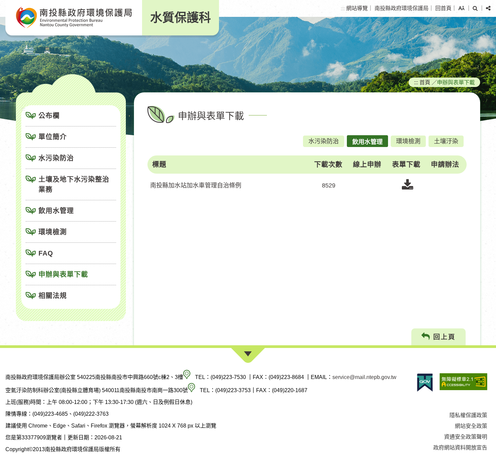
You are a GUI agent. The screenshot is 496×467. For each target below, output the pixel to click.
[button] (461, 8)
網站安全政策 (471, 426)
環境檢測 (52, 232)
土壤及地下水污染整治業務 (73, 184)
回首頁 (443, 8)
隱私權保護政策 (468, 415)
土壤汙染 (446, 141)
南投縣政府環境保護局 (402, 8)
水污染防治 (56, 158)
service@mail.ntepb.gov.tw (364, 377)
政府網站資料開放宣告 (460, 447)
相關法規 (52, 295)
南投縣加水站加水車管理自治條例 (195, 185)
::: (343, 8)
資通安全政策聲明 (465, 437)
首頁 (424, 82)
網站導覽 (357, 8)
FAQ (45, 253)
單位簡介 (52, 137)
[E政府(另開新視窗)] (424, 382)
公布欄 (49, 115)
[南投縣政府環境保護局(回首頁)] (73, 17)
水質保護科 (180, 18)
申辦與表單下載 (63, 274)
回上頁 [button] (443, 337)
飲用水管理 (56, 210)
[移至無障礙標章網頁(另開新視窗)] (463, 382)
